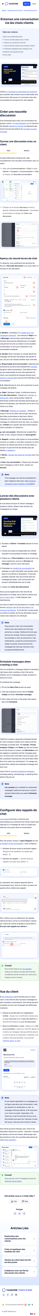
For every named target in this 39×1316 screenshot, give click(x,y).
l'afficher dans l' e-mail (11, 1040)
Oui (15, 1201)
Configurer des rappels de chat (12, 52)
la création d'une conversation (11, 843)
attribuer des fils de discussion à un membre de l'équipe (16, 609)
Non (26, 1201)
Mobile (26, 151)
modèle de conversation (22, 568)
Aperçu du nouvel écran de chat (15, 42)
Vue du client (6, 55)
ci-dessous (10, 450)
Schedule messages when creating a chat (18, 49)
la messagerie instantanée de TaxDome (21, 91)
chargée (34, 366)
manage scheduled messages (23, 771)
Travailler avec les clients (15, 10)
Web (8, 151)
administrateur (21, 123)
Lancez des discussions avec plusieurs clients (19, 46)
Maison (4, 10)
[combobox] (33, 1314)
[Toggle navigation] (3, 4)
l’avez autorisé (9, 1139)
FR (34, 1314)
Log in (34, 4)
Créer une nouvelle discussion (12, 36)
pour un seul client (7, 597)
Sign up (26, 4)
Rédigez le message (18, 410)
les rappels (27, 969)
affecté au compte (16, 126)
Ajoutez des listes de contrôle (20, 454)
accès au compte (7, 377)
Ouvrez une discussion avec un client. (16, 40)
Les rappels (4, 819)
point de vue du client (13, 1181)
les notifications (8, 996)
